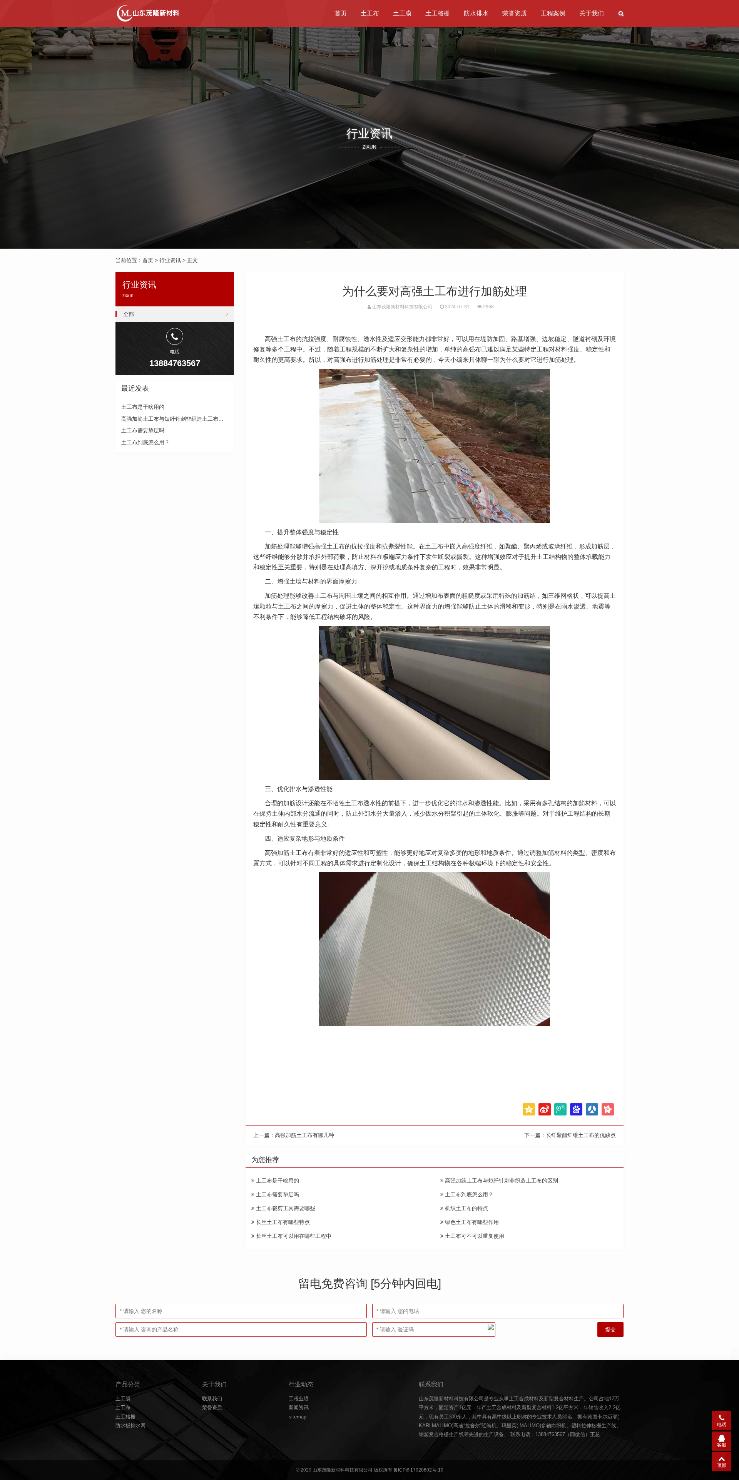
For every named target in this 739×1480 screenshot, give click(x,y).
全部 (128, 314)
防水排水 (476, 13)
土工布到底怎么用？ (468, 1194)
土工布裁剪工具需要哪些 (284, 1208)
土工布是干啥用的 (276, 1180)
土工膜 (402, 13)
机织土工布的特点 (465, 1208)
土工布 (370, 13)
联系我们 (212, 1398)
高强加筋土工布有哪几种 (304, 1135)
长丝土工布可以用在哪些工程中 (292, 1236)
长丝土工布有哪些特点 (282, 1222)
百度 (576, 1109)
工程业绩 (299, 1398)
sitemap (297, 1417)
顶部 (721, 1465)
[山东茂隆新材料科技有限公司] (147, 13)
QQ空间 (529, 1109)
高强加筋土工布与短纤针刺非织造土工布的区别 (500, 1180)
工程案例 (553, 13)
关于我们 (591, 13)
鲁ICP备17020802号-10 (418, 1470)
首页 (340, 13)
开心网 (608, 1109)
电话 (721, 1424)
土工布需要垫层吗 (276, 1194)
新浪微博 (544, 1109)
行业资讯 (170, 260)
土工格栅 (437, 13)
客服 (721, 1445)
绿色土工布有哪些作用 (471, 1222)
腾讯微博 (560, 1109)
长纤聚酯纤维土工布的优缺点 (581, 1135)
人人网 (592, 1109)
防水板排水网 (130, 1425)
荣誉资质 (514, 13)
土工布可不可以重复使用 (473, 1236)
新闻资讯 (299, 1407)
